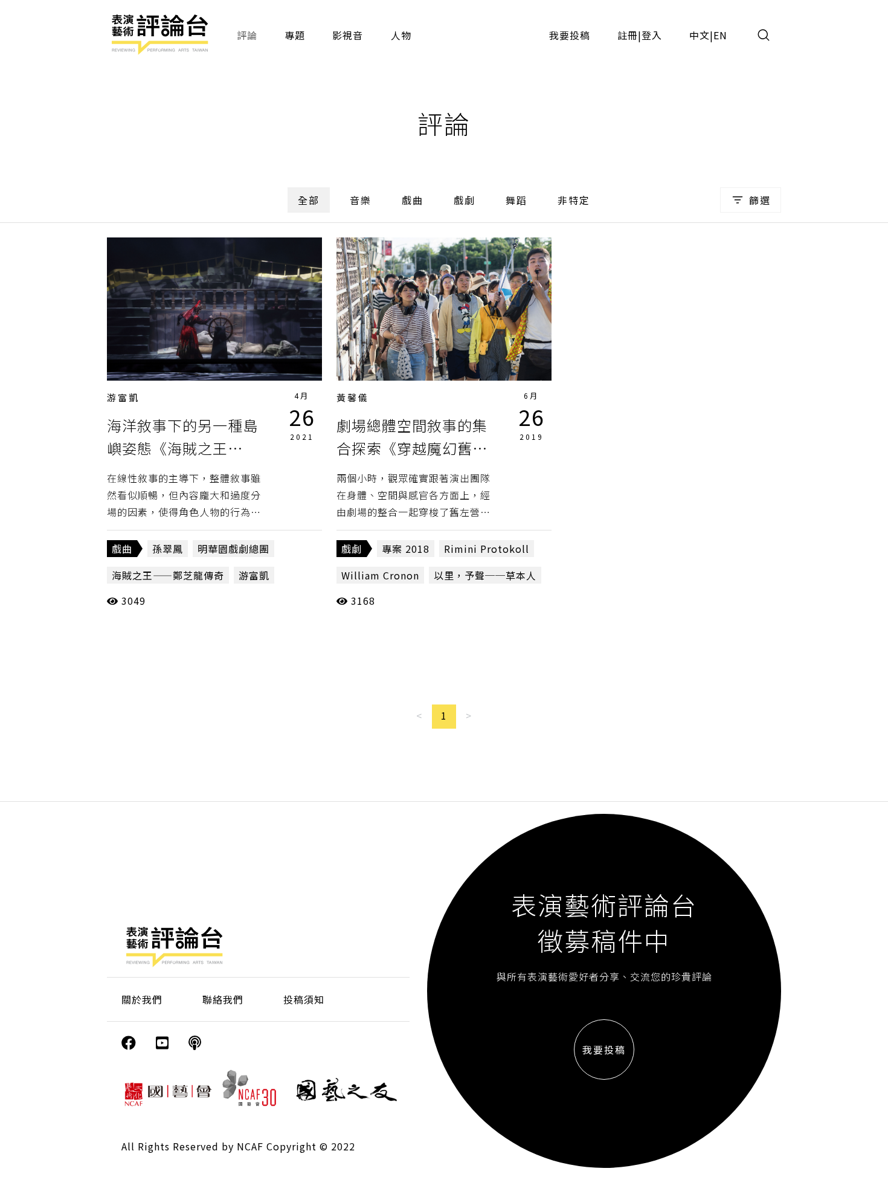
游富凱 (123, 397)
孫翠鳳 (167, 548)
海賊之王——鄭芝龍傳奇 (168, 575)
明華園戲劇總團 (233, 548)
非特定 (574, 200)
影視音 (347, 35)
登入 (652, 35)
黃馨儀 (352, 397)
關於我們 (141, 999)
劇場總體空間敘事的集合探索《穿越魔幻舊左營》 (411, 448)
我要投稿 (569, 35)
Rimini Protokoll (486, 548)
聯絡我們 (222, 999)
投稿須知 (303, 999)
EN (720, 35)
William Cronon (380, 575)
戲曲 (412, 200)
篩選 (760, 200)
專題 (295, 35)
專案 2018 (406, 548)
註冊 (627, 35)
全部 (309, 200)
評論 (247, 35)
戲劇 (464, 200)
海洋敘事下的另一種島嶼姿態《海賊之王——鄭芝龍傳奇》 (182, 448)
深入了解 (214, 308)
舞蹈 (516, 200)
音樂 (361, 200)
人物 (401, 35)
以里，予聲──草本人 (485, 575)
